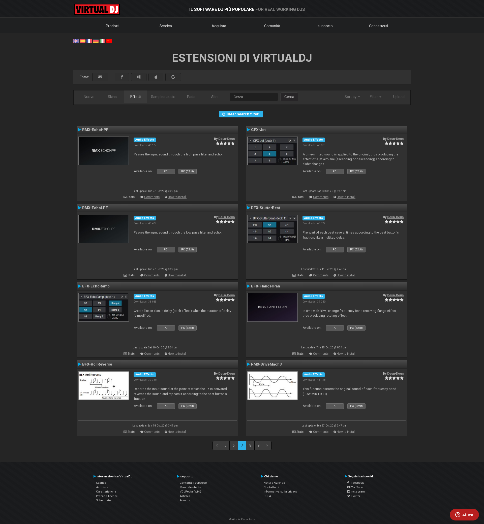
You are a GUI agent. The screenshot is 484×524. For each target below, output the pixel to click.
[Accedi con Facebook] (122, 77)
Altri (214, 96)
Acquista (219, 26)
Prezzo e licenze (106, 496)
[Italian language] (102, 40)
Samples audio (163, 96)
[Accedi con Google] (173, 77)
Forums (185, 500)
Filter (374, 96)
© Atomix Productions (242, 519)
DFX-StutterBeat (265, 208)
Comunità (272, 26)
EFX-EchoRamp (96, 286)
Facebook (356, 482)
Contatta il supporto (193, 482)
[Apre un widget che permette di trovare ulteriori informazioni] (464, 515)
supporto (325, 26)
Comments (152, 197)
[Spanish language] (82, 40)
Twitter (355, 496)
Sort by (351, 96)
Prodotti (112, 26)
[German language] (96, 40)
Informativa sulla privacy (280, 491)
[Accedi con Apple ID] (155, 77)
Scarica (166, 26)
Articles (185, 496)
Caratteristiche (106, 491)
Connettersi (378, 26)
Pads (191, 96)
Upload (399, 96)
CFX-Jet (258, 129)
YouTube (356, 487)
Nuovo (89, 96)
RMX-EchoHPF (95, 129)
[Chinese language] (109, 40)
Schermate (103, 500)
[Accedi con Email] (100, 77)
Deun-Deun (226, 139)
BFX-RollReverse (97, 364)
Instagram (357, 491)
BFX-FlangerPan (265, 286)
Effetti (135, 96)
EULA (267, 496)
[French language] (89, 40)
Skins (112, 96)
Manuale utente (190, 487)
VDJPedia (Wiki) (190, 491)
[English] (76, 40)
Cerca (289, 96)
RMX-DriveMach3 (266, 364)
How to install (177, 197)
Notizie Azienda (274, 482)
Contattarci (271, 487)
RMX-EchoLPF (95, 208)
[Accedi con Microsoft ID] (138, 77)
